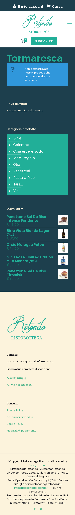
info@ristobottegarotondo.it (31, 487)
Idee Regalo (24, 158)
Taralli (18, 184)
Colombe (21, 145)
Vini (16, 191)
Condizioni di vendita (20, 417)
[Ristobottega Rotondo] (37, 23)
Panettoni (21, 171)
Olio (16, 164)
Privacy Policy (15, 410)
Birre (17, 138)
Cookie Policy (15, 423)
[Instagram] (40, 509)
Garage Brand (37, 465)
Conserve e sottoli (29, 151)
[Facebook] (35, 509)
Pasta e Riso (24, 178)
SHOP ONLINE (44, 41)
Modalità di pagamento (21, 430)
